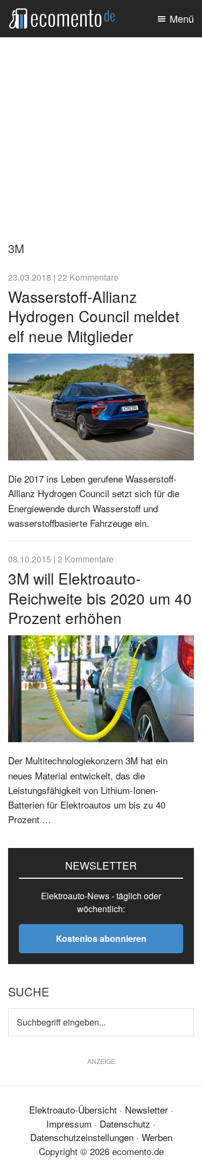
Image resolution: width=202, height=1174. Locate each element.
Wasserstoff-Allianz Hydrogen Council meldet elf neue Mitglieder (93, 316)
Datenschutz (125, 1123)
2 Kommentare (86, 559)
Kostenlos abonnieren (101, 938)
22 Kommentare (88, 277)
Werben (157, 1137)
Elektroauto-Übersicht (73, 1109)
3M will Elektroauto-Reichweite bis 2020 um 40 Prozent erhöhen (100, 597)
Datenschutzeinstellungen (82, 1137)
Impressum (69, 1123)
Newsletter (146, 1109)
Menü (182, 18)
